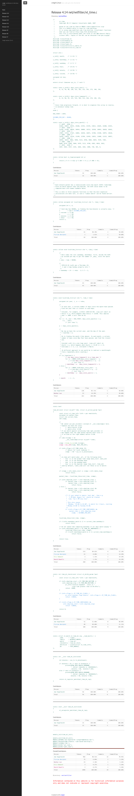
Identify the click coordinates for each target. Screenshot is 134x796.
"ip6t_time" (67, 746)
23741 (83, 126)
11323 (105, 136)
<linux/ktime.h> (66, 39)
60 (65, 98)
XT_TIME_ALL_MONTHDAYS (90, 528)
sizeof (72, 644)
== (70, 160)
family (62, 639)
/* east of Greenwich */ (81, 663)
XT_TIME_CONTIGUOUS (87, 509)
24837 (67, 126)
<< (85, 521)
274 (91, 98)
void (65, 249)
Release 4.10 (5, 27)
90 (68, 89)
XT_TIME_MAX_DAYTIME (86, 581)
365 (97, 147)
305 (95, 98)
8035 (94, 140)
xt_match (67, 636)
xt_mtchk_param (88, 574)
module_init (57, 734)
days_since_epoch (77, 122)
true (66, 539)
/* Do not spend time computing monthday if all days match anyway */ (85, 527)
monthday (63, 60)
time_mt (55, 410)
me (61, 646)
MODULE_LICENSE (58, 743)
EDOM (73, 588)
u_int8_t (56, 56)
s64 (60, 418)
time (101, 202)
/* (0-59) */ (72, 70)
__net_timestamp (71, 439)
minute (62, 70)
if (60, 355)
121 (72, 98)
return (61, 160)
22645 (99, 126)
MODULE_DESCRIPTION (60, 741)
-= (61, 326)
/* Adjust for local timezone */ (77, 450)
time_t (97, 202)
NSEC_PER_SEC (81, 445)
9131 (81, 140)
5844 (74, 143)
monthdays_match (73, 528)
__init (64, 656)
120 (72, 89)
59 (65, 89)
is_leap (70, 157)
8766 (85, 140)
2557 (70, 147)
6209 (70, 143)
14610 (110, 133)
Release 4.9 (5, 30)
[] (83, 87)
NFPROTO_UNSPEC (75, 639)
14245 (61, 136)
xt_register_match (71, 679)
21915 (110, 126)
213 (84, 98)
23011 (94, 126)
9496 (76, 140)
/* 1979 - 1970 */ (65, 145)
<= (79, 511)
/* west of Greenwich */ (72, 670)
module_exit (57, 738)
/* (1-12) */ (72, 56)
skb (77, 410)
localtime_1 (78, 202)
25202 (61, 126)
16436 (83, 133)
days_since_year (77, 87)
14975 (105, 133)
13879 (67, 136)
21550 (61, 129)
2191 (74, 147)
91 (68, 98)
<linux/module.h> (66, 40)
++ (63, 320)
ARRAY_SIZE (76, 359)
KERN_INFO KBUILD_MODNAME (80, 665)
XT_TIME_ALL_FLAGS (80, 593)
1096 (88, 147)
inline (60, 157)
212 (84, 89)
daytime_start (72, 479)
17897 (61, 133)
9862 (71, 140)
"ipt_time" (67, 745)
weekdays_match (74, 521)
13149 (77, 136)
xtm (59, 53)
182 (80, 98)
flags (69, 448)
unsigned (56, 77)
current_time (72, 417)
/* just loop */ (71, 322)
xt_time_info (74, 413)
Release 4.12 (5, 20)
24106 (77, 126)
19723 (88, 129)
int (61, 77)
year (70, 301)
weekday (62, 63)
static (55, 87)
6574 (65, 143)
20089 (83, 129)
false (73, 472)
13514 (72, 136)
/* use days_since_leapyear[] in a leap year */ (83, 357)
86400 (69, 117)
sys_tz (73, 82)
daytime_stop (88, 479)
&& (74, 160)
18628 (105, 129)
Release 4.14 (5, 13)
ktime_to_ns (69, 443)
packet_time (73, 415)
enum (54, 110)
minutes (65, 660)
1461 (84, 147)
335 (99, 98)
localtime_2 (72, 249)
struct (55, 53)
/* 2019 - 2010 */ (65, 131)
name (61, 637)
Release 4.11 (5, 23)
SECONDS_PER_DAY (59, 117)
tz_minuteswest (87, 452)
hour (61, 67)
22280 (105, 126)
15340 (99, 133)
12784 (83, 136)
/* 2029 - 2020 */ (65, 127)
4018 (98, 143)
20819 (72, 129)
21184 (67, 129)
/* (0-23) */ (72, 67)
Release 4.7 (5, 37)
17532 (67, 133)
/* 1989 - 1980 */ (65, 141)
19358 (94, 129)
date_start (77, 471)
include (56, 39)
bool (65, 157)
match (62, 641)
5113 (84, 143)
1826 (79, 147)
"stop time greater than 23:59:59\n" (85, 586)
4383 (93, 143)
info (81, 413)
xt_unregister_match (66, 710)
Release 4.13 (5, 16)
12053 (94, 136)
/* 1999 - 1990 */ (65, 138)
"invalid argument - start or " (83, 584)
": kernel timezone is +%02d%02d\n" (84, 667)
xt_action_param (91, 410)
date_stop (98, 471)
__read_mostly (88, 636)
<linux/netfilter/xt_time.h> (70, 47)
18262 (110, 129)
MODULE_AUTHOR (58, 739)
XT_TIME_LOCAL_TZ (79, 448)
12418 (88, 136)
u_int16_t (66, 87)
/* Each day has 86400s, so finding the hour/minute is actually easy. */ (86, 209)
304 (95, 89)
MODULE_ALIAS (57, 745)
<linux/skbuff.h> (66, 42)
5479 (79, 143)
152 (76, 98)
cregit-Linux (56, 2)
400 (93, 160)
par (100, 410)
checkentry (64, 643)
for (60, 319)
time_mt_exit (72, 707)
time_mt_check (67, 574)
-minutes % (86, 669)
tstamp (68, 438)
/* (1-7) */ (72, 63)
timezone (67, 82)
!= (83, 160)
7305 (104, 140)
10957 (110, 136)
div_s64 (68, 445)
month (62, 56)
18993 (99, 129)
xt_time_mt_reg (76, 636)
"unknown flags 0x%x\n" (80, 595)
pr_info (68, 584)
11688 (99, 136)
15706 (94, 133)
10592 (61, 140)
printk (67, 665)
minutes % (85, 676)
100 (80, 160)
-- (67, 320)
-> (61, 212)
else (62, 366)
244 (87, 98)
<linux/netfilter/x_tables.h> (71, 46)
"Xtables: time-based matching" (79, 741)
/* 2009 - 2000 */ (65, 134)
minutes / (74, 676)
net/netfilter (62, 16)
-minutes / (75, 669)
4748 (88, 143)
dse (64, 77)
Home (3, 10)
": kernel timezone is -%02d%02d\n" (84, 674)
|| (87, 160)
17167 (72, 133)
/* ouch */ (81, 82)
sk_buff (72, 410)
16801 (77, 133)
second (62, 73)
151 (76, 89)
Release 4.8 (5, 33)
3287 (60, 147)
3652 (102, 143)
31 (62, 89)
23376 (88, 126)
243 (87, 89)
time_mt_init (71, 656)
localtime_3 (66, 298)
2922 (65, 147)
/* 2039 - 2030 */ (65, 124)
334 (99, 89)
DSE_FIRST (56, 114)
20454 (77, 129)
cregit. (63, 795)
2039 (63, 114)
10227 (67, 140)
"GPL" (67, 743)
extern (55, 82)
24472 (72, 126)
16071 (88, 133)
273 (91, 89)
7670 (99, 140)
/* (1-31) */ (72, 60)
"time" (72, 637)
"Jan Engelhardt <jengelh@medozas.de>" (78, 739)
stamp (64, 418)
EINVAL (74, 597)
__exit (64, 707)
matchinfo (92, 413)
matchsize (63, 644)
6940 (60, 143)
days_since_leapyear (78, 96)
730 (93, 147)
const (60, 87)
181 (80, 89)
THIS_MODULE (74, 646)
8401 (90, 140)
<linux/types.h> (66, 44)
